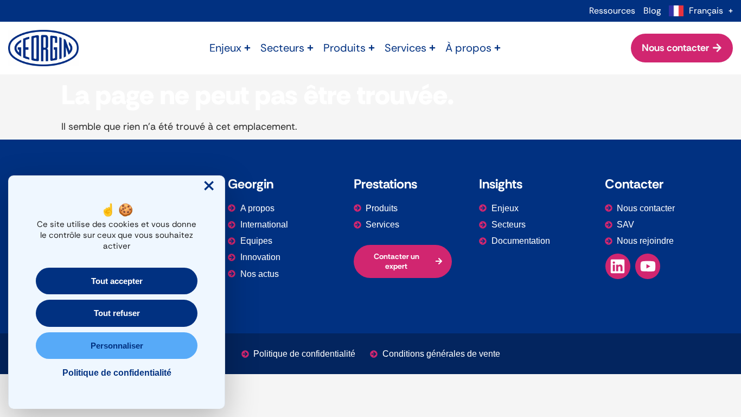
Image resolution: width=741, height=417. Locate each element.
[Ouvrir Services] (432, 48)
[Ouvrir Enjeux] (247, 48)
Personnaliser (117, 345)
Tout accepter (117, 281)
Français (706, 10)
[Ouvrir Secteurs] (310, 48)
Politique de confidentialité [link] (116, 372)
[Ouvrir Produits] (371, 48)
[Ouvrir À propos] (497, 48)
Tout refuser (117, 313)
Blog (652, 10)
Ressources (612, 10)
